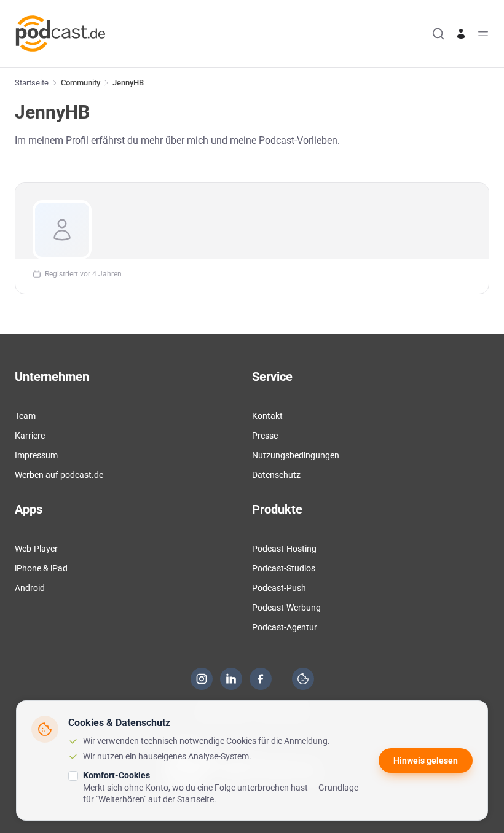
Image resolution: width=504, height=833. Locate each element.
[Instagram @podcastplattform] (201, 679)
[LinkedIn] (231, 679)
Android (30, 588)
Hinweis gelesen (425, 760)
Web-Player (36, 548)
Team (25, 416)
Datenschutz (276, 475)
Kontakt (267, 416)
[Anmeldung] (461, 34)
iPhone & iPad (41, 568)
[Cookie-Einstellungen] (303, 679)
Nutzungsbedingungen (295, 455)
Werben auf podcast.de (59, 475)
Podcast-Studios (283, 568)
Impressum (36, 455)
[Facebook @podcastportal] (260, 679)
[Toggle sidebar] (483, 34)
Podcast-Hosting (284, 548)
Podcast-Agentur (284, 627)
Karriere (30, 435)
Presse (265, 435)
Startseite (32, 82)
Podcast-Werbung (286, 607)
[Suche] (438, 34)
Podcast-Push (279, 588)
